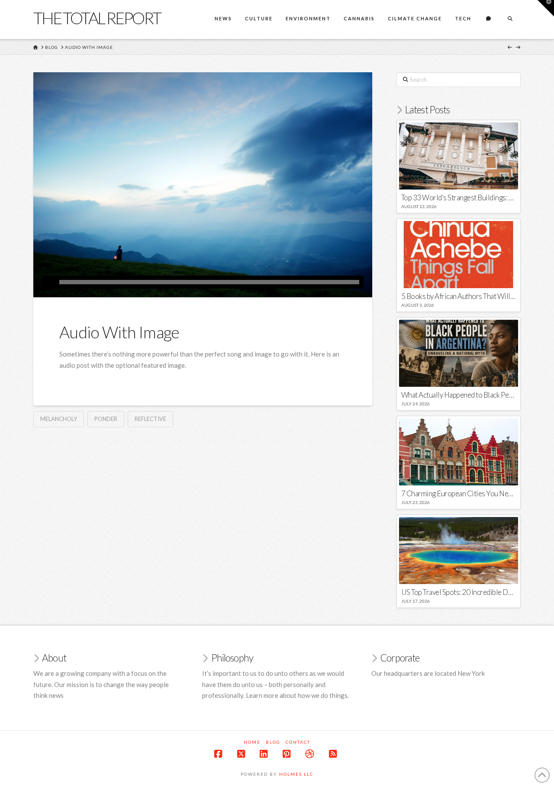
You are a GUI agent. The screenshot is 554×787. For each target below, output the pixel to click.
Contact (298, 742)
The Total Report (97, 18)
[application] (203, 282)
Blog (273, 742)
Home (252, 742)
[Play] (48, 282)
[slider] (209, 282)
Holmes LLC (296, 774)
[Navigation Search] (510, 19)
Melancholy (58, 418)
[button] (546, 8)
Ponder (105, 418)
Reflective (150, 418)
